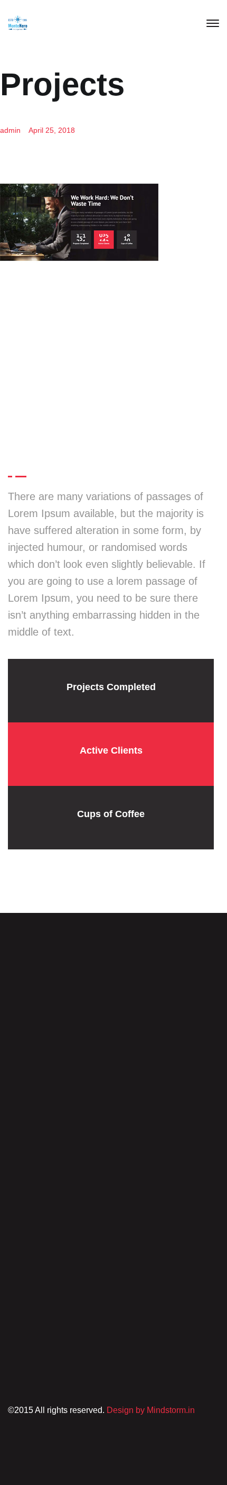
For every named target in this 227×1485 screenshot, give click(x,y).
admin (10, 130)
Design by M (130, 1410)
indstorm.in (174, 1410)
